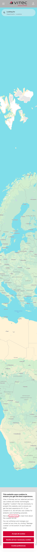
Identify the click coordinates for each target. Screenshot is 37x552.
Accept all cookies (18, 534)
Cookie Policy (13, 516)
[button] (33, 3)
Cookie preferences (18, 546)
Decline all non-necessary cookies (18, 540)
